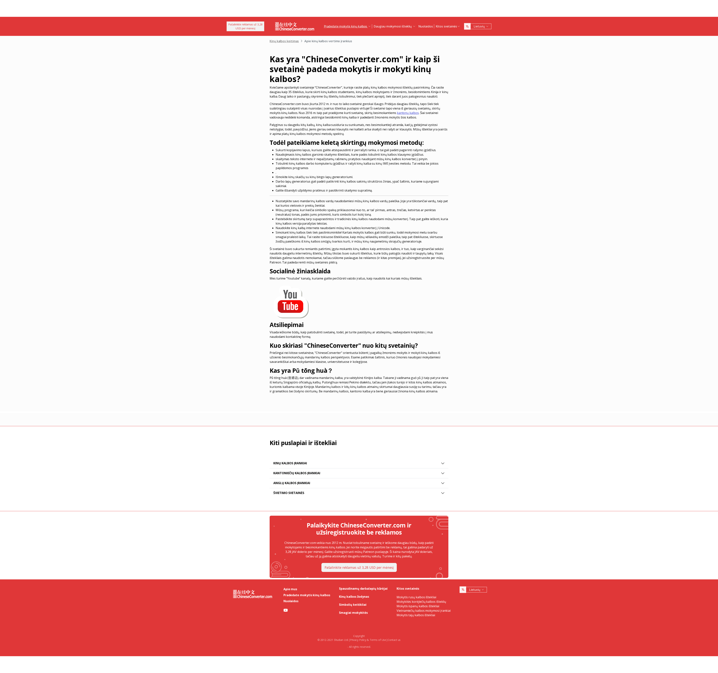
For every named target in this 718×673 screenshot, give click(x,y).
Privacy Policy (358, 640)
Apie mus (290, 589)
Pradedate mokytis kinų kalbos (306, 595)
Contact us (394, 640)
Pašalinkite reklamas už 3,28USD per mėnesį (245, 26)
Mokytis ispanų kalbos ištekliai (418, 606)
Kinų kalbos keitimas (284, 41)
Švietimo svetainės (288, 493)
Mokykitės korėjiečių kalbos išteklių (421, 602)
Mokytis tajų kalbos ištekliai (416, 615)
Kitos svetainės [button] (446, 26)
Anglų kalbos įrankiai (291, 483)
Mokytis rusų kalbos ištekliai (416, 597)
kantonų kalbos (408, 113)
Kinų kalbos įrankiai (290, 463)
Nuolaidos (425, 26)
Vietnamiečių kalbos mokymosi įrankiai (424, 611)
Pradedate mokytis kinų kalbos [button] (346, 26)
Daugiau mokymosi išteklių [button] (393, 26)
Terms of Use (378, 640)
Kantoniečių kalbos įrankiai (296, 473)
